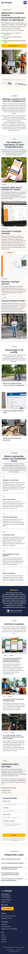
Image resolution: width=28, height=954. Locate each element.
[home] (6, 2)
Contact (3, 941)
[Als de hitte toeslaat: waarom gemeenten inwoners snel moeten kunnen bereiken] (14, 733)
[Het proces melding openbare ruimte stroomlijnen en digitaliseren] (14, 377)
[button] (25, 2)
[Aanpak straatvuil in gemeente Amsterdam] (14, 432)
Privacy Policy (15, 840)
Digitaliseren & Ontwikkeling (9, 929)
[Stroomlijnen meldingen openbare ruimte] (14, 405)
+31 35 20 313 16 (6, 793)
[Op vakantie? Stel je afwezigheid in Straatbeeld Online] (14, 694)
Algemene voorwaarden (14, 951)
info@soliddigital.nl (6, 790)
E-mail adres (6, 807)
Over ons (3, 937)
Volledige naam (7, 801)
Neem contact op (7, 908)
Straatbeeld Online (6, 918)
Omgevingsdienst (6, 926)
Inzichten (3, 939)
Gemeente (4, 924)
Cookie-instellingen (10, 949)
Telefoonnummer (7, 814)
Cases (3, 935)
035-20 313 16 (5, 902)
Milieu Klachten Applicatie (8, 916)
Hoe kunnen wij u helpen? (9, 821)
